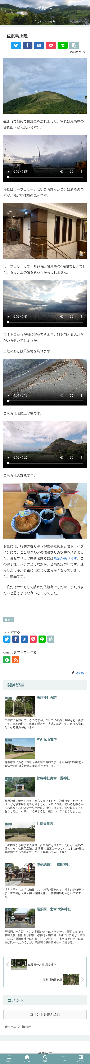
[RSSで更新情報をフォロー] (15, 659)
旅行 (10, 619)
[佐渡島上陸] (39, 45)
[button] (82, 777)
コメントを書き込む (45, 1014)
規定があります (65, 558)
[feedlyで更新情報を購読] (6, 659)
